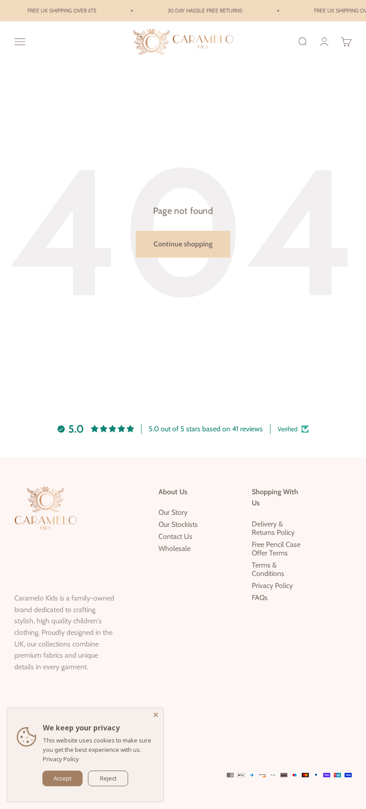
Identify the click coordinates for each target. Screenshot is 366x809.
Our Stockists (178, 524)
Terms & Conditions (268, 569)
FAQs (260, 597)
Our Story (172, 512)
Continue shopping (183, 244)
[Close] (156, 714)
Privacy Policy (272, 585)
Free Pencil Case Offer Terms (276, 548)
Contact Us (175, 536)
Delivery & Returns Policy (273, 528)
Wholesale (174, 548)
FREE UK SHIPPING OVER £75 (59, 10)
